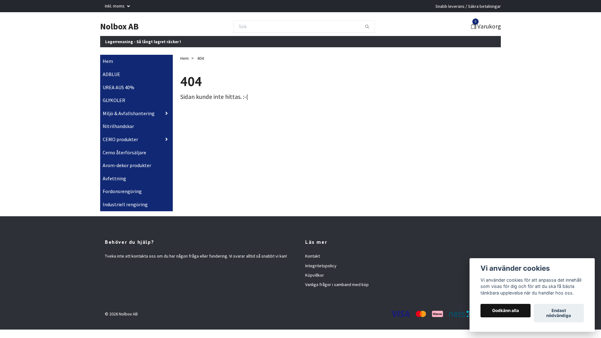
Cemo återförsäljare (124, 152)
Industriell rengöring (125, 204)
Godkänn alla (505, 310)
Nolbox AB (119, 26)
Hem (108, 61)
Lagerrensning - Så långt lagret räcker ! (143, 41)
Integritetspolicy (320, 266)
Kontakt (312, 256)
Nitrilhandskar (118, 126)
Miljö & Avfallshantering (129, 113)
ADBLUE (111, 74)
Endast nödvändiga (558, 313)
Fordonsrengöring (122, 191)
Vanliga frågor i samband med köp (337, 284)
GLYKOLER (114, 100)
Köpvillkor (314, 275)
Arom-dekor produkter (127, 165)
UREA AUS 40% (118, 87)
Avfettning (114, 178)
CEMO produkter (120, 139)
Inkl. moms (115, 6)
